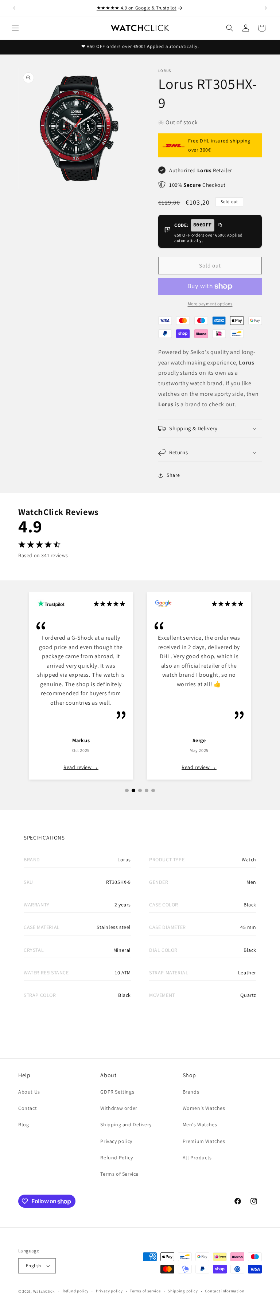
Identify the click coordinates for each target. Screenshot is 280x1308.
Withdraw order (118, 1108)
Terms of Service (119, 1174)
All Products (197, 1157)
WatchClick (44, 1291)
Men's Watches (200, 1124)
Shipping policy (183, 1290)
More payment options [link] (210, 303)
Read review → (80, 767)
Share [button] (173, 475)
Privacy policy (116, 1141)
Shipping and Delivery (126, 1124)
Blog (23, 1124)
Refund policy (76, 1290)
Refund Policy (116, 1157)
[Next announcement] (266, 8)
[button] (15, 28)
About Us (29, 1091)
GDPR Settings (117, 1091)
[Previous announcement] (14, 8)
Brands (191, 1091)
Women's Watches (204, 1108)
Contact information (224, 1290)
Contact (27, 1108)
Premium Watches (204, 1141)
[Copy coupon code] (220, 225)
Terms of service (145, 1290)
